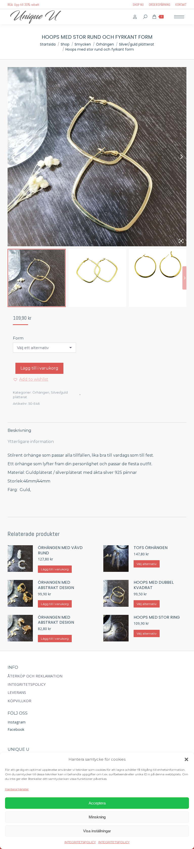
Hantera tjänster (17, 789)
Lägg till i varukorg (39, 368)
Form (18, 338)
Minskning (97, 817)
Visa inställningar (97, 831)
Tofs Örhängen (150, 548)
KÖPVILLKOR (19, 700)
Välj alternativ (147, 564)
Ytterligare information (31, 441)
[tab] (97, 428)
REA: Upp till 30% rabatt (23, 5)
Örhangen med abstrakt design (56, 585)
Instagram (17, 721)
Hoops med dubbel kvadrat (154, 585)
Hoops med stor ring (157, 617)
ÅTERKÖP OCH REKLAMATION (35, 676)
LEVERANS (17, 692)
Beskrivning (19, 430)
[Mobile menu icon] (179, 16)
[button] (186, 759)
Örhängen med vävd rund (60, 550)
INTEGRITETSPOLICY (80, 842)
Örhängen (40, 392)
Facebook (16, 729)
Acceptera (97, 803)
